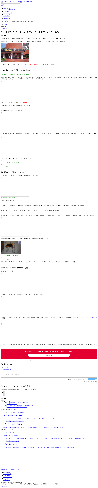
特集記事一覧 (6, 8)
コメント (5, 367)
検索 (2, 5)
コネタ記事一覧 (7, 474)
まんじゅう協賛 (7, 14)
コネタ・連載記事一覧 (9, 10)
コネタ (5, 24)
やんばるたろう (5, 28)
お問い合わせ (6, 16)
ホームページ (93, 317)
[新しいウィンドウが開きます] (4, 392)
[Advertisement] (44, 459)
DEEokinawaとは (7, 13)
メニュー (3, 4)
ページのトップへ (5, 486)
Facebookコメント (7, 369)
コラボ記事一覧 (7, 11)
